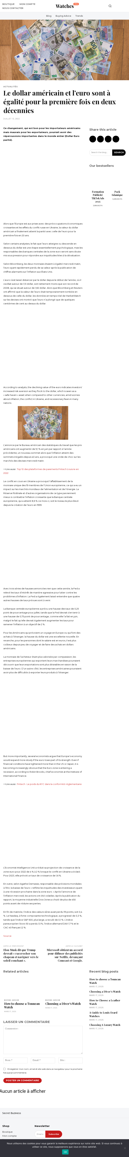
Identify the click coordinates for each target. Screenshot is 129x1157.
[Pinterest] (108, 139)
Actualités (10, 87)
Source (7, 936)
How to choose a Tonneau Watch (22, 1005)
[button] (110, 6)
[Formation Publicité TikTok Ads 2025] (97, 180)
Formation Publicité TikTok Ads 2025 (98, 196)
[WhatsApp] (116, 139)
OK (65, 1152)
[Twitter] (100, 139)
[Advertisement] (43, 181)
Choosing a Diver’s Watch (63, 1004)
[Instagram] (118, 1113)
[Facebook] (92, 139)
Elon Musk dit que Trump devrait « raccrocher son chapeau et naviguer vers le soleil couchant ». (20, 955)
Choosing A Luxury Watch (104, 1025)
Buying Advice (11, 1000)
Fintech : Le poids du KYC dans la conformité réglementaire (49, 784)
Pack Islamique (117, 193)
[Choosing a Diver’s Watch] (64, 987)
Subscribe (54, 1134)
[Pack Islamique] (117, 180)
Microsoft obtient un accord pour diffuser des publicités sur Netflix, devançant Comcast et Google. (65, 955)
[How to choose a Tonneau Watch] (22, 987)
